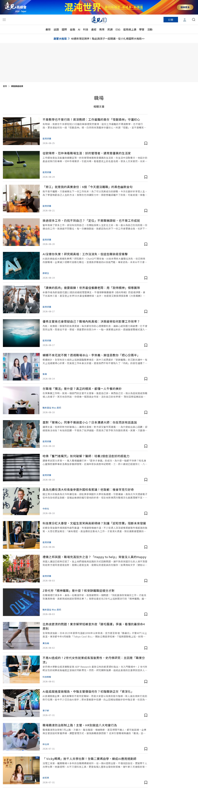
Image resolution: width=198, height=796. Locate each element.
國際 (64, 29)
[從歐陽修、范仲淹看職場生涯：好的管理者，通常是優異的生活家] (21, 165)
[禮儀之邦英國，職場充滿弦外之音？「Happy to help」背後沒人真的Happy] (21, 568)
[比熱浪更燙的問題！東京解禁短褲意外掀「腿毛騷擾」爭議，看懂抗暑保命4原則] (21, 636)
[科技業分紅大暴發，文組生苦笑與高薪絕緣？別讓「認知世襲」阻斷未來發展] (21, 535)
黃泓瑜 (46, 643)
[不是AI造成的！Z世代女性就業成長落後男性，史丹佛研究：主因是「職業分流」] (21, 669)
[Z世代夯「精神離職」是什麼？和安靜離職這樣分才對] (21, 602)
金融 (72, 29)
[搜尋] (193, 19)
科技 (85, 29)
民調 (110, 29)
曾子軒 (46, 710)
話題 (56, 29)
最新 (48, 29)
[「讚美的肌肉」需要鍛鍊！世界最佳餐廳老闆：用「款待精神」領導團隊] (21, 299)
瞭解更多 (185, 7)
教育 (102, 29)
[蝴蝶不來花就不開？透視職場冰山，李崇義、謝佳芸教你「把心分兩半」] (21, 367)
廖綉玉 (46, 273)
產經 (93, 29)
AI (79, 29)
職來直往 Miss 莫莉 (52, 407)
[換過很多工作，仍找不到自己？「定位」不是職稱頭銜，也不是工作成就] (21, 232)
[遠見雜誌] (99, 19)
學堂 (141, 29)
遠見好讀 (47, 138)
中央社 (46, 508)
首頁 (5, 86)
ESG (118, 29)
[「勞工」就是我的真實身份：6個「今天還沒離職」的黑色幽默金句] (21, 198)
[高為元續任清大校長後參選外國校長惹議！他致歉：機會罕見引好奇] (21, 501)
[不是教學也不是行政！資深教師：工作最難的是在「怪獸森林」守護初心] (21, 131)
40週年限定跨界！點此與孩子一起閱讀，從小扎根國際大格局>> (108, 38)
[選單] (4, 19)
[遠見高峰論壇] (15, 7)
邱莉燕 (46, 777)
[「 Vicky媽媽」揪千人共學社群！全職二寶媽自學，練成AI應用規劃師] (21, 770)
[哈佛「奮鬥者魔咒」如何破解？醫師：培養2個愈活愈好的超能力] (21, 468)
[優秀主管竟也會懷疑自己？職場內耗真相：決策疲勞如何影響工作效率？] (21, 333)
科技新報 (47, 676)
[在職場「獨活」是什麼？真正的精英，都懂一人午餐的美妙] (21, 400)
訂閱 (170, 19)
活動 (149, 29)
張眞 (45, 374)
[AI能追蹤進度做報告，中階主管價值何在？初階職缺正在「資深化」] (21, 703)
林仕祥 (46, 744)
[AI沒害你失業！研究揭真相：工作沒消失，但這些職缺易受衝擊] (21, 266)
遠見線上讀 (129, 29)
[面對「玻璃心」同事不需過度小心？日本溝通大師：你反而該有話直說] (21, 434)
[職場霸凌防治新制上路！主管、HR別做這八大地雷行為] (21, 737)
